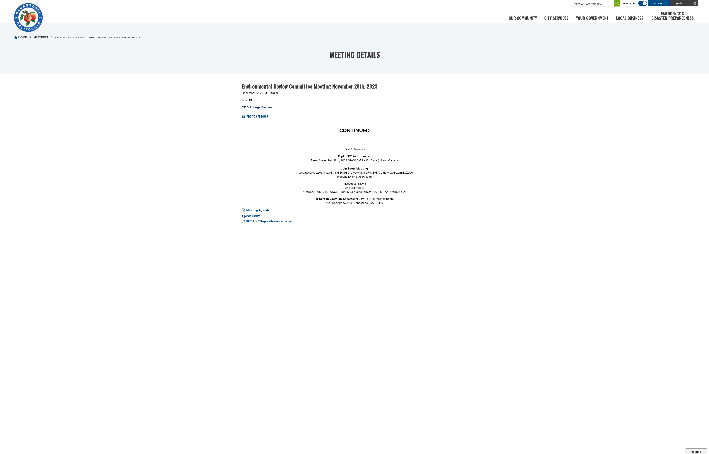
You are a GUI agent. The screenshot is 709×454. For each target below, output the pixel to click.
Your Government (592, 18)
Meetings (40, 37)
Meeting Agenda (258, 210)
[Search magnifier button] (617, 3)
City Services (556, 18)
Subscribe (659, 3)
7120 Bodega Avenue (257, 107)
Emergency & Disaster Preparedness (672, 16)
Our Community (523, 18)
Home (22, 37)
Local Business (629, 18)
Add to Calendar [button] (257, 116)
